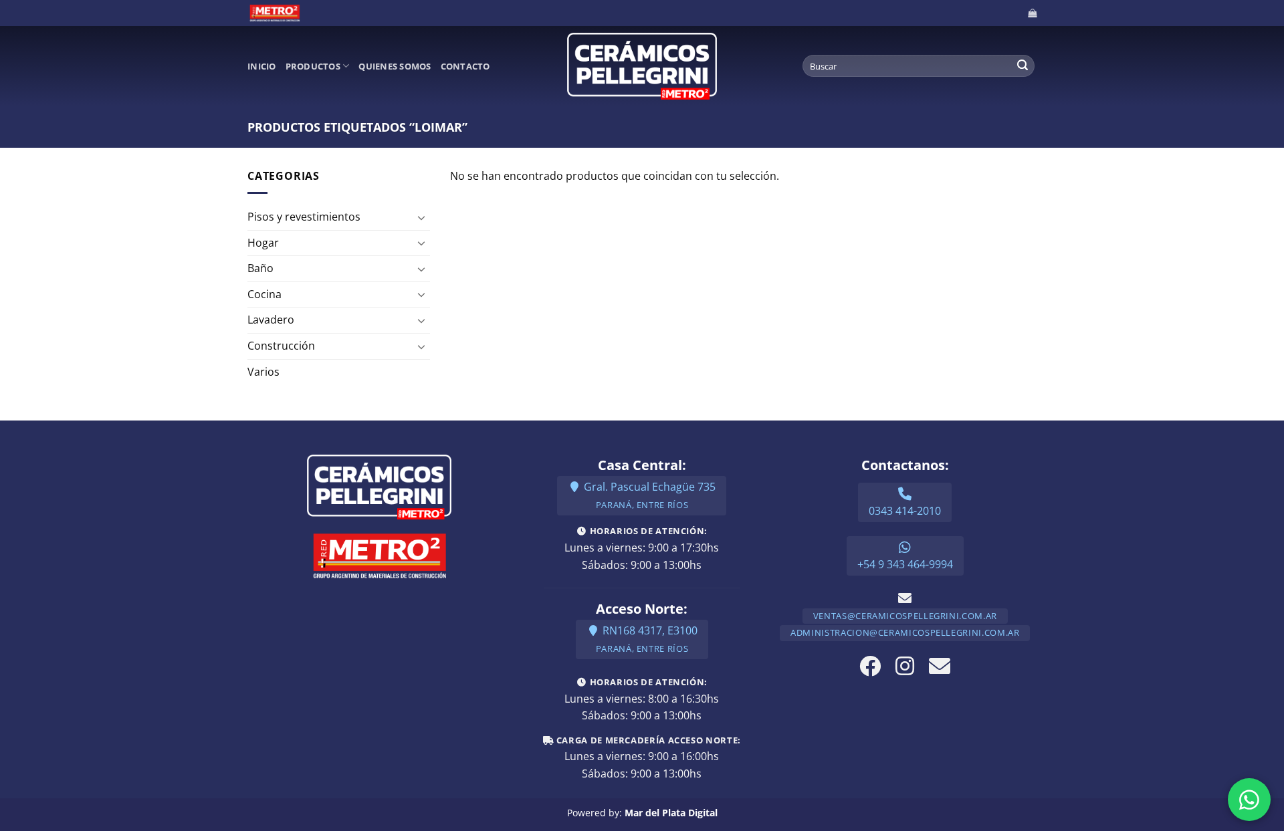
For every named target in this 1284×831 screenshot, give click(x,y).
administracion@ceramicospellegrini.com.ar (904, 632)
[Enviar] (1022, 66)
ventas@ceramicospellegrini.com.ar (905, 616)
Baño (260, 268)
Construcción (281, 345)
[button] (1032, 13)
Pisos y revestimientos (303, 216)
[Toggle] (422, 217)
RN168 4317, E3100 (647, 639)
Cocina (264, 294)
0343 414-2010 (905, 510)
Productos (313, 66)
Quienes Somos (394, 66)
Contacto (465, 66)
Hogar (263, 242)
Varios (263, 371)
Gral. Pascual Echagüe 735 (648, 495)
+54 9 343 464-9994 (905, 564)
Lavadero (270, 319)
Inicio (261, 66)
